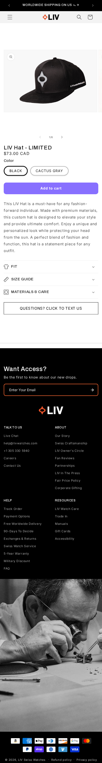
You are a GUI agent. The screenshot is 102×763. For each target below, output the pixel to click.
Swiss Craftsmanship (71, 443)
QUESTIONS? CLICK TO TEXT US (51, 308)
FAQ (7, 568)
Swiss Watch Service (20, 546)
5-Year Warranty (16, 553)
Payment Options (17, 516)
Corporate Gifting (68, 488)
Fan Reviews (65, 458)
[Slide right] (61, 137)
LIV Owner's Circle (69, 451)
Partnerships (65, 465)
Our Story (62, 436)
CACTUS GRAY (49, 171)
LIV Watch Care (67, 509)
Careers (10, 458)
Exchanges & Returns (20, 538)
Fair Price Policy (67, 480)
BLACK (15, 171)
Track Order (13, 509)
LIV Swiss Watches (32, 759)
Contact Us (12, 465)
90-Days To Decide (18, 531)
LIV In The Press (67, 473)
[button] (9, 17)
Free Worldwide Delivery (23, 524)
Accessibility (65, 538)
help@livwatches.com (20, 443)
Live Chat (11, 436)
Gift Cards (63, 531)
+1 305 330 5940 (17, 451)
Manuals (61, 524)
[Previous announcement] (9, 5)
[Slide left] (40, 137)
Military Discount (17, 561)
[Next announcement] (92, 5)
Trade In (61, 516)
